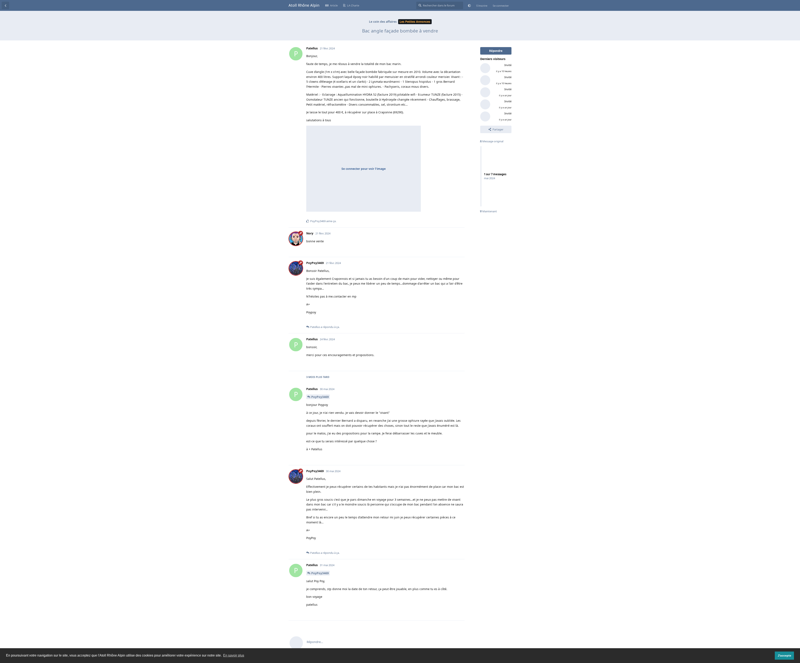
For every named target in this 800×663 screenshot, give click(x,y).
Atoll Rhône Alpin (304, 5)
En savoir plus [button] (233, 655)
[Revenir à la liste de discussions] (5, 5)
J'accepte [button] (784, 655)
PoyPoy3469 (320, 397)
